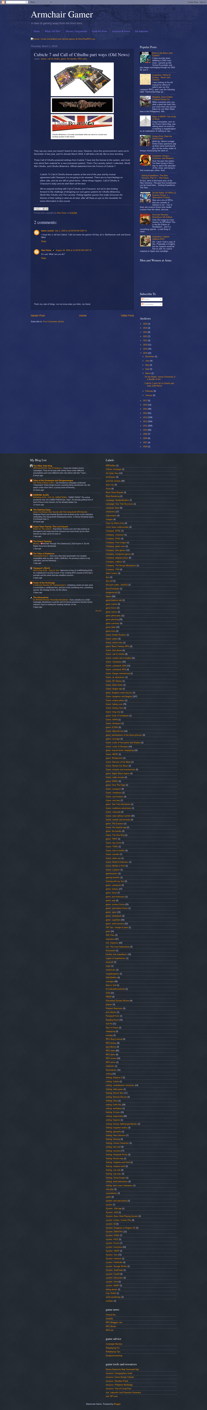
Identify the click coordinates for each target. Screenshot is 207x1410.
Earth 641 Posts (99, 31)
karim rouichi (47, 231)
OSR (108, 993)
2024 (145, 328)
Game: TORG (112, 846)
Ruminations (111, 1070)
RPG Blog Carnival (114, 1039)
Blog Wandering (113, 496)
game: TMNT (111, 839)
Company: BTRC (113, 531)
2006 (145, 446)
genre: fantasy (112, 889)
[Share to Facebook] (43, 208)
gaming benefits (113, 877)
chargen (109, 519)
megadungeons (112, 974)
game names (111, 612)
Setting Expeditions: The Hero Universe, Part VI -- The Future (155, 176)
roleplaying (110, 1031)
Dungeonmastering (114, 1355)
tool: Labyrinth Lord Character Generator (123, 1392)
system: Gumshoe (114, 1247)
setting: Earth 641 (113, 1105)
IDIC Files (110, 935)
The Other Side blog (42, 466)
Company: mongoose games (118, 554)
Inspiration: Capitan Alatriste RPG (160, 238)
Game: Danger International (118, 673)
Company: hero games (116, 550)
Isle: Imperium (112, 943)
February (149, 391)
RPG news (82, 59)
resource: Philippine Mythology (119, 1385)
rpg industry (111, 1047)
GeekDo (109, 1319)
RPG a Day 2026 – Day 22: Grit (46, 570)
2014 (145, 413)
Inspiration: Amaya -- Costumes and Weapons (163, 157)
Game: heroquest (113, 723)
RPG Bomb (111, 1326)
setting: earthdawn (114, 1108)
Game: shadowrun (114, 793)
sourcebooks (111, 1193)
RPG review (111, 1058)
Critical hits (111, 1315)
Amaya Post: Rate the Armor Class (162, 137)
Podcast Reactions (114, 1008)
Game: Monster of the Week (118, 762)
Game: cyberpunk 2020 (116, 666)
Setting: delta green (114, 1089)
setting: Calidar (112, 1081)
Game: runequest (113, 789)
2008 (145, 438)
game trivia (110, 631)
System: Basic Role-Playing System (122, 1216)
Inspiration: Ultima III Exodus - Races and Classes (161, 77)
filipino (108, 596)
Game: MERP (112, 754)
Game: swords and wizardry (118, 820)
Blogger (117, 1404)
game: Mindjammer (114, 758)
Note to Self (111, 985)
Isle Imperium (141, 31)
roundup (109, 1035)
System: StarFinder (114, 1270)
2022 (145, 336)
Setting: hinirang (113, 1139)
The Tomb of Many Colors (44, 483)
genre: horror (111, 893)
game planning (112, 619)
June (147, 361)
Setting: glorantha (113, 1131)
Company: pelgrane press (117, 558)
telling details (111, 1289)
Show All (98, 611)
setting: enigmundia (114, 1116)
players (109, 1004)
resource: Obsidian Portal (117, 1381)
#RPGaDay (111, 465)
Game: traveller (112, 854)
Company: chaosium (115, 535)
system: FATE (112, 1239)
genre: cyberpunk (113, 885)
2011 (145, 426)
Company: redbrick (114, 562)
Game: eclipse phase (115, 700)
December (150, 356)
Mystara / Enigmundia (76, 31)
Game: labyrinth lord (115, 731)
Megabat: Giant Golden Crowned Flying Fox (162, 98)
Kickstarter (110, 950)
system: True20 (113, 1274)
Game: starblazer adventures (118, 808)
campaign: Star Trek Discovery (119, 504)
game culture (111, 604)
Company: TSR (112, 569)
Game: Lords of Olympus (117, 746)
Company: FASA (113, 538)
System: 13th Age (114, 1208)
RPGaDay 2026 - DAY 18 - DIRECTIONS (50, 497)
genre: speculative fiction (117, 908)
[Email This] (35, 208)
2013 (145, 417)
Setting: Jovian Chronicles (117, 1143)
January (149, 395)
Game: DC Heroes (114, 681)
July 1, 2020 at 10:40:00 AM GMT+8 (71, 231)
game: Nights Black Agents (118, 773)
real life (109, 1024)
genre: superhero (113, 920)
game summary (112, 623)
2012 (145, 421)
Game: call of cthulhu (50, 59)
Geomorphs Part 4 (41, 556)
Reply (43, 241)
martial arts (111, 970)
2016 (145, 405)
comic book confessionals (117, 527)
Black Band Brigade (114, 492)
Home (37, 31)
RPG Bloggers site (114, 1322)
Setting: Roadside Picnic (116, 1154)
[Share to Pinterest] (46, 208)
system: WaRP (112, 1285)
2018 (145, 353)
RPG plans (110, 1054)
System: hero (112, 1255)
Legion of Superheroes (115, 958)
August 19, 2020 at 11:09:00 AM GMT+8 (73, 250)
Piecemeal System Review (117, 1001)
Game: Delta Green (114, 685)
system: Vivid (112, 1282)
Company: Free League (116, 542)
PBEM (109, 997)
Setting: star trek (113, 1170)
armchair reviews (113, 481)
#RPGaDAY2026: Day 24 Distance (47, 468)
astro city (110, 485)
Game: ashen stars (114, 642)
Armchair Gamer (62, 14)
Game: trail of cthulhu (115, 850)
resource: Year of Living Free (118, 1388)
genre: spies (111, 912)
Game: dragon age (114, 689)
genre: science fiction (115, 904)
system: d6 (111, 1224)
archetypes (110, 477)
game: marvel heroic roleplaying (120, 750)
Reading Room (112, 1020)
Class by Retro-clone (115, 523)
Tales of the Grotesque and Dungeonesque (53, 480)
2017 (145, 400)
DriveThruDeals (112, 589)
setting (109, 1074)
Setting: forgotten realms (116, 1128)
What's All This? (53, 31)
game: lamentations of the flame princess (124, 735)
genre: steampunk (114, 916)
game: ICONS (112, 727)
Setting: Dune (112, 1101)
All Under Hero (112, 473)
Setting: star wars (113, 1174)
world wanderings (113, 1297)
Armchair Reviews (121, 31)
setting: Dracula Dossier (116, 1097)
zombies (109, 1301)
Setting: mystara (113, 1151)
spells (108, 1197)
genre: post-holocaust (115, 897)
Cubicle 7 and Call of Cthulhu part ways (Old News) (159, 384)
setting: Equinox (113, 1120)
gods (108, 931)
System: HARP (112, 1251)
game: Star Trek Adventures (118, 804)
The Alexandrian (40, 597)
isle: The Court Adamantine (118, 947)
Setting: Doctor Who (115, 1093)
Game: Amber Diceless (116, 635)
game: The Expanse (115, 823)
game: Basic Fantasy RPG (117, 646)
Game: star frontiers (114, 797)
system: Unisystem (114, 1278)
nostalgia (110, 981)
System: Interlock (113, 1258)
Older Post (127, 315)
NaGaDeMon (111, 977)
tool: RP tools (112, 1396)
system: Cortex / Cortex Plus (118, 1220)
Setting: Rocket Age (114, 1158)
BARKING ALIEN (41, 495)
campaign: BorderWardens (117, 500)
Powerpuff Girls (112, 1016)
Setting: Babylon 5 (114, 1077)
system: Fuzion (112, 1243)
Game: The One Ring (115, 835)
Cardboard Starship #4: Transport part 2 (49, 585)
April (147, 369)
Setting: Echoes (113, 1112)
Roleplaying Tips (113, 1352)
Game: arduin (112, 639)
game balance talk (114, 600)
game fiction (111, 608)
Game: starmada (113, 812)
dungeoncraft (111, 592)
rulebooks (110, 1066)
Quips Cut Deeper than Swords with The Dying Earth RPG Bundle (60, 512)
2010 (145, 430)
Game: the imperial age (116, 827)
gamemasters (112, 873)
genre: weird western (115, 923)
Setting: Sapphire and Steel (118, 1162)
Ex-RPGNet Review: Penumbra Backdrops (51, 600)
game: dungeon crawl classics (119, 693)
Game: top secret (113, 843)
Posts (146, 299)
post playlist (111, 1012)
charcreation (111, 515)
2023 (145, 332)
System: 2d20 (112, 1212)
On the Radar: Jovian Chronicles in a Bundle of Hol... (160, 378)
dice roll (109, 581)
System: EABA (112, 1235)
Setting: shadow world (115, 1166)
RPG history (111, 1043)
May (147, 365)
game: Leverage (113, 739)
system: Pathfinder (114, 1262)
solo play (110, 1189)
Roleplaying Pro (113, 1348)
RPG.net (109, 1330)
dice (107, 577)
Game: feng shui (113, 712)
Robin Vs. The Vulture (42, 529)
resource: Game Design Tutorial (120, 1377)
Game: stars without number (118, 816)
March (148, 373)
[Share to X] (41, 208)
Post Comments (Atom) (53, 321)
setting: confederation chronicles (120, 1085)
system (109, 1205)
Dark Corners (111, 573)
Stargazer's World (41, 568)
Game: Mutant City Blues (117, 766)
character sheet (112, 508)
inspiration (110, 939)
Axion (108, 489)
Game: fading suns (114, 704)
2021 (145, 340)
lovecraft (109, 962)
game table (110, 627)
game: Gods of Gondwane (117, 716)
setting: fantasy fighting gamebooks (121, 1124)
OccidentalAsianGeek (115, 989)
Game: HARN (112, 719)
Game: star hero (113, 800)
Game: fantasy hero (114, 708)
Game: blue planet (114, 650)
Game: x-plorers (113, 870)
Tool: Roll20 (111, 1293)
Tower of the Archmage (44, 583)
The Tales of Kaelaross (43, 553)
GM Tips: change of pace (117, 927)
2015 (145, 409)
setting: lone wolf (113, 1147)
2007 (145, 442)
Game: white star (113, 858)
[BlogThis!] (38, 208)
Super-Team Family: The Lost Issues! (50, 526)
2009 (145, 434)
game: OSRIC (112, 781)
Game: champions (114, 662)
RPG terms (111, 1062)
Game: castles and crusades (118, 658)
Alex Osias (62, 213)
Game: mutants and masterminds (120, 769)
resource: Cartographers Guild (119, 1373)
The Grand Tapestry (42, 541)
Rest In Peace (112, 1027)
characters (110, 512)
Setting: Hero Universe (116, 1135)
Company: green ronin (115, 546)
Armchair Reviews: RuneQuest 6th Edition (162, 216)
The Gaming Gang (41, 510)
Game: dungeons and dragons (119, 696)
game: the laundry (69, 59)
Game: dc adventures (115, 677)
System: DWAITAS (114, 1231)
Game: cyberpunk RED (116, 669)
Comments (148, 304)
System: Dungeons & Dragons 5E (120, 1228)
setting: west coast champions (119, 1185)
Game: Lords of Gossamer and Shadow (123, 742)
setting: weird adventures (117, 1181)
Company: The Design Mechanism (121, 565)
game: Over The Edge (115, 785)
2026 (145, 324)
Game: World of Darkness (117, 862)
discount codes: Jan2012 (117, 585)
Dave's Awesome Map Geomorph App (122, 1369)
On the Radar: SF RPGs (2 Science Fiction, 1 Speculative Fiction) (164, 195)
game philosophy (113, 615)
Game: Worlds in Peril (115, 866)
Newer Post (38, 315)
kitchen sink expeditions (116, 954)
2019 (145, 349)
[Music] (36, 544)
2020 (145, 345)
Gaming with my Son (115, 881)
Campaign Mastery (114, 1344)
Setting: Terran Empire (115, 1178)
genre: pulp (110, 900)
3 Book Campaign (113, 469)
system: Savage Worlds (116, 1266)
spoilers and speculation (116, 1201)
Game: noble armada (115, 777)
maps (108, 966)
